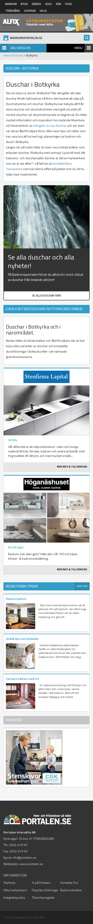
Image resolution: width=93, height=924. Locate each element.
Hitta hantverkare (15, 890)
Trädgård (12, 10)
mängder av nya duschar (49, 125)
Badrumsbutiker (71, 890)
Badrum (11, 4)
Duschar (17, 55)
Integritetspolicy (14, 897)
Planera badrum (16, 599)
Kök (58, 4)
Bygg (24, 4)
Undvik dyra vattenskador (22, 638)
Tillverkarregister (43, 897)
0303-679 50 (18, 844)
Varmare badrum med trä (22, 678)
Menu (78, 47)
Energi (36, 4)
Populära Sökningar (45, 890)
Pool (68, 4)
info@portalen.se (24, 857)
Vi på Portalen (41, 882)
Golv (48, 4)
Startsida (9, 882)
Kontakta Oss (69, 882)
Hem (6, 55)
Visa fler (82, 586)
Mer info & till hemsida (72, 466)
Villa (43, 10)
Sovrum (30, 10)
